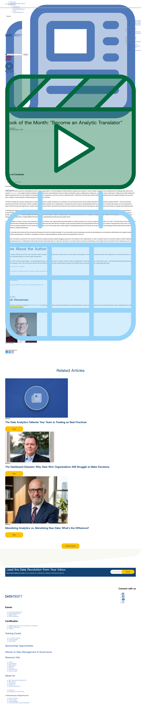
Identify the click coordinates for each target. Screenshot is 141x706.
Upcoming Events (10, 341)
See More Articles (71, 546)
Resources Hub (131, 38)
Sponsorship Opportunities (17, 3)
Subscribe (13, 2)
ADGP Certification (10, 73)
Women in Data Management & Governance (28, 651)
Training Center (131, 29)
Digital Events (12, 615)
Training (10, 628)
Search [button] (26, 54)
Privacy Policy (12, 700)
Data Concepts (12, 671)
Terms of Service (13, 698)
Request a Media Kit (14, 686)
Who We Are (16, 8)
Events (129, 19)
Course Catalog (9, 61)
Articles (10, 662)
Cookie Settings (13, 701)
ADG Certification (136, 32)
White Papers (12, 665)
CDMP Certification (14, 627)
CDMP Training (9, 190)
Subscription (12, 641)
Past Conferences (136, 25)
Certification (130, 30)
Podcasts (11, 668)
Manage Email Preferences (16, 691)
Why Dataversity (135, 46)
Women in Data (131, 37)
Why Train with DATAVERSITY (17, 680)
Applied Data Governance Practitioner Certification (23, 625)
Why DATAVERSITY (19, 9)
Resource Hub (12, 657)
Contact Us (16, 6)
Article (7, 418)
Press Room (12, 683)
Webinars (11, 666)
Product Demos (12, 669)
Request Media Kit (18, 12)
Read (14, 429)
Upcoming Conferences (15, 612)
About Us (12, 5)
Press (14, 11)
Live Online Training (14, 638)
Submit (128, 571)
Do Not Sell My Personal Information (19, 702)
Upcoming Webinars (14, 613)
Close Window (9, 343)
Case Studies (12, 663)
